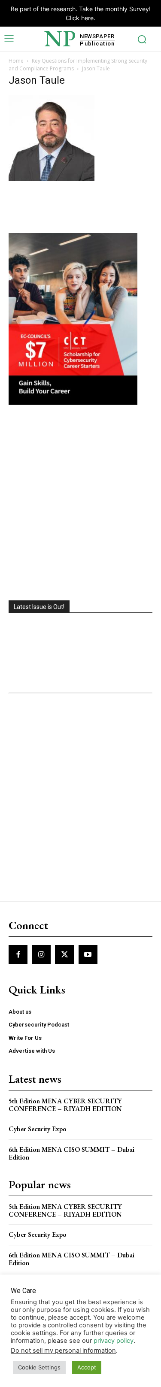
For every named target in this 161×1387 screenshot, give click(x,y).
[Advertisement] (80, 503)
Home (16, 60)
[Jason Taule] (51, 178)
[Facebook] (18, 954)
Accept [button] (86, 1367)
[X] (64, 954)
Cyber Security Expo (38, 1128)
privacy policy (114, 1341)
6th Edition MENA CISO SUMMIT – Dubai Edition (71, 1153)
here (87, 17)
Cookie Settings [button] (39, 1367)
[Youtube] (88, 954)
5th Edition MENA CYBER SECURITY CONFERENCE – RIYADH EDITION (65, 1104)
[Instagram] (41, 954)
